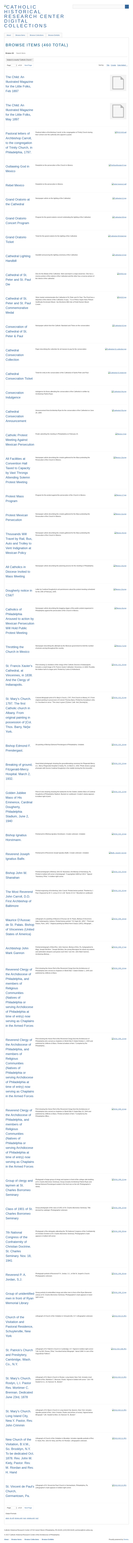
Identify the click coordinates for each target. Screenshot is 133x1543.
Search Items (20, 53)
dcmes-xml (18, 1518)
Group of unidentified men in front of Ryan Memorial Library (20, 1298)
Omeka (125, 1539)
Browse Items (20, 35)
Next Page (28, 65)
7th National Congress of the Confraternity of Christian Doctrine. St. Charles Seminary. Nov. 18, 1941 (18, 1246)
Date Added (121, 65)
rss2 (36, 1518)
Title (108, 65)
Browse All (10, 53)
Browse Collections (37, 35)
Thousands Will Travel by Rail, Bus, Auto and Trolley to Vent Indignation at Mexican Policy (19, 543)
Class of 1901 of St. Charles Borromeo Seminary (19, 1213)
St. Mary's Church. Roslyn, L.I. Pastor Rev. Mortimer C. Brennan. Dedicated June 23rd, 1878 (19, 1388)
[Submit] (127, 7)
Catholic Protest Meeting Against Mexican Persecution (20, 439)
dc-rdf (12, 1518)
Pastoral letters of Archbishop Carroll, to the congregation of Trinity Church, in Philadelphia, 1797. (19, 143)
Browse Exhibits (54, 35)
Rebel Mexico (15, 185)
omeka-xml (31, 1518)
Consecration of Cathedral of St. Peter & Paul (16, 331)
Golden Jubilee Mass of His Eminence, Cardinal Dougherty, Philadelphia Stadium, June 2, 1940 (19, 807)
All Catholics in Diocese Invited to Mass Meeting (18, 571)
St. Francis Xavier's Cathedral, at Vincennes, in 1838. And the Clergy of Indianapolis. (19, 675)
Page (9, 65)
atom (7, 1518)
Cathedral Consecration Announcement (16, 416)
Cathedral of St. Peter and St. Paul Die (18, 279)
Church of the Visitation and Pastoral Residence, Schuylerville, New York (19, 1326)
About (9, 35)
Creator (113, 65)
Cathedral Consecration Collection (15, 354)
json (24, 1518)
